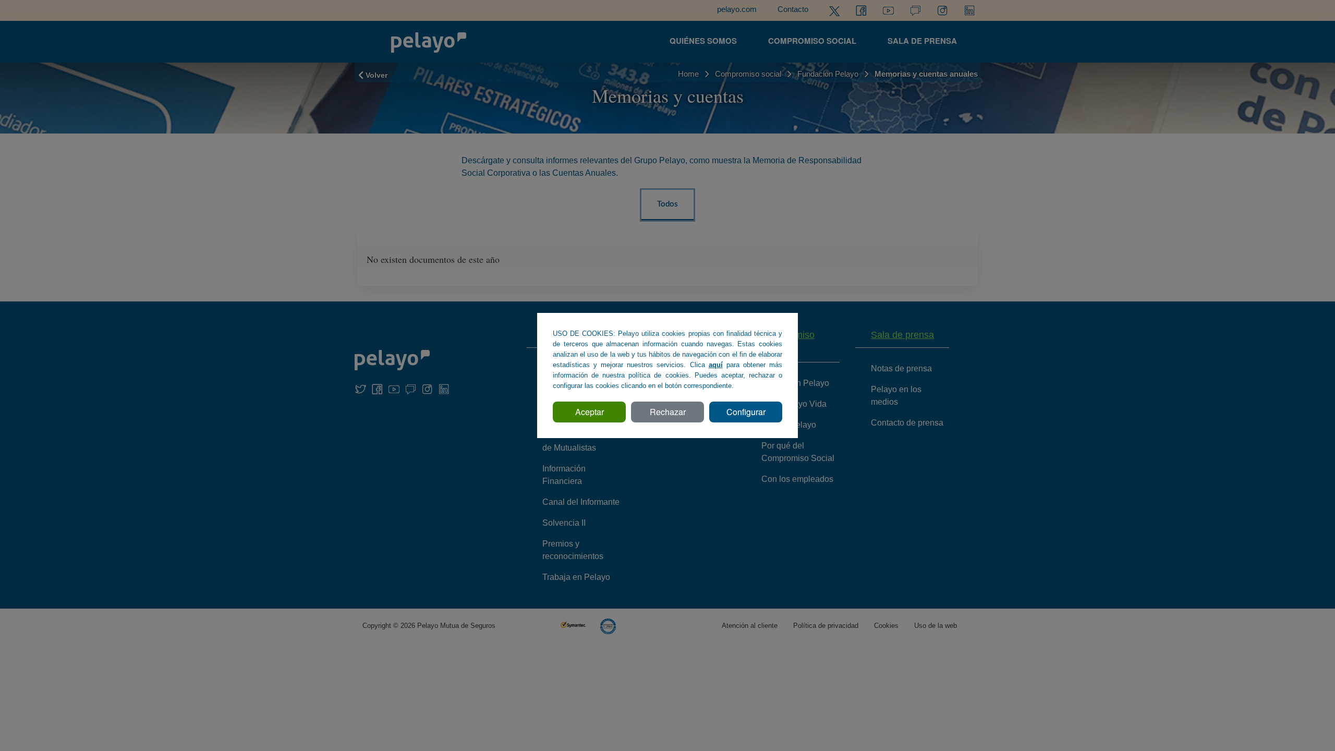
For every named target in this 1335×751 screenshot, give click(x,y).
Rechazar (668, 412)
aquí (716, 365)
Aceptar (589, 412)
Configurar (746, 412)
